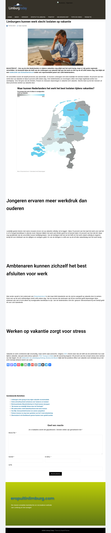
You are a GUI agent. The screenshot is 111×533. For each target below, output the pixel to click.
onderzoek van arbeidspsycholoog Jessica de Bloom (40, 358)
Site (10, 465)
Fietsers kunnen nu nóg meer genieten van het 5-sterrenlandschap (32, 413)
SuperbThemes (65, 530)
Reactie (12, 433)
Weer (17, 17)
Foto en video (76, 17)
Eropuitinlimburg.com (32, 498)
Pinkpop (51, 17)
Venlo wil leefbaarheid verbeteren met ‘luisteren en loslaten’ (30, 402)
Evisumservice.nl (40, 296)
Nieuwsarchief (63, 17)
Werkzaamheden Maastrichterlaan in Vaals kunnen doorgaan (30, 404)
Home (10, 17)
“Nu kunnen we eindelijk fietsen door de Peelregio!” (27, 406)
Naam (11, 457)
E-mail (48, 457)
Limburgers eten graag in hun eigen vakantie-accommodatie (30, 399)
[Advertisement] (55, 380)
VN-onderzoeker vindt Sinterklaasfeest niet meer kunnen (29, 408)
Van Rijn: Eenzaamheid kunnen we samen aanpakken (28, 411)
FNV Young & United (46, 356)
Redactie (88, 17)
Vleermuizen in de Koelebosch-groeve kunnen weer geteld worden (32, 415)
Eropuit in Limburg (38, 17)
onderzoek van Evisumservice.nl (22, 72)
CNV (65, 354)
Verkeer (25, 17)
